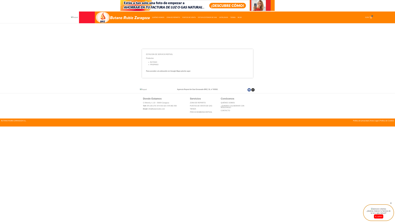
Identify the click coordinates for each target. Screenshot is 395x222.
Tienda (232, 17)
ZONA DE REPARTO (173, 17)
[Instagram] (253, 89)
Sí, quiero (378, 216)
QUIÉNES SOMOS (158, 17)
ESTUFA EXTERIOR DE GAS (207, 17)
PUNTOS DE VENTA (189, 17)
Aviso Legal (374, 121)
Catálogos (223, 17)
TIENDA (193, 109)
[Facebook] (249, 89)
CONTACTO (225, 110)
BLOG (240, 17)
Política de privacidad (361, 121)
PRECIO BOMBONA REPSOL (201, 112)
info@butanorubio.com (156, 109)
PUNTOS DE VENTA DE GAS (201, 106)
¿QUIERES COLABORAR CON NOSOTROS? (232, 106)
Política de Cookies (387, 121)
